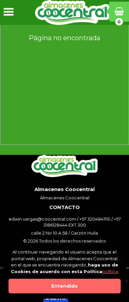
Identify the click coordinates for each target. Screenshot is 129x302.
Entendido (64, 286)
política (110, 271)
